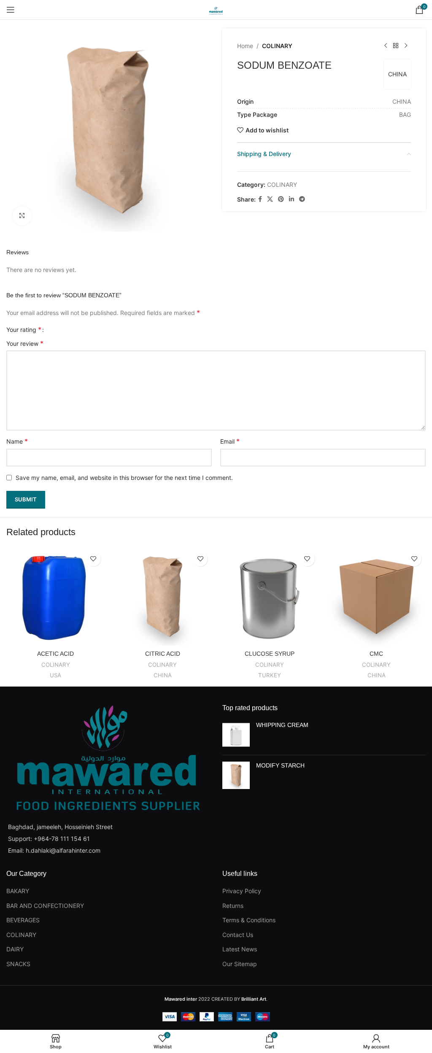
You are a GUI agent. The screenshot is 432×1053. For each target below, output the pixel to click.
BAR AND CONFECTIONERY (45, 905)
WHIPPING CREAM (282, 725)
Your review (24, 343)
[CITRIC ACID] (162, 596)
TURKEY (269, 675)
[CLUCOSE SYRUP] (269, 596)
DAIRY (15, 949)
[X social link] (270, 199)
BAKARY (17, 890)
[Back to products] (396, 46)
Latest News (239, 949)
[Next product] (406, 46)
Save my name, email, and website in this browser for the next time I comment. (124, 477)
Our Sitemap (239, 963)
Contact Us (237, 934)
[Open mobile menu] (10, 9)
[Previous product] (386, 46)
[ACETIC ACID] (55, 596)
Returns (232, 905)
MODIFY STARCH (280, 765)
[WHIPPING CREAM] (236, 735)
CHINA (397, 74)
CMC (376, 653)
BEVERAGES (23, 920)
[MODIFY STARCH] (236, 775)
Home (245, 45)
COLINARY (277, 45)
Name (17, 441)
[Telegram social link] (302, 199)
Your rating (23, 329)
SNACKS (18, 963)
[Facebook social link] (260, 199)
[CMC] (376, 596)
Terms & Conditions (248, 920)
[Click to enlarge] (22, 215)
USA (55, 675)
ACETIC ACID (55, 653)
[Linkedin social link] (291, 199)
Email (230, 441)
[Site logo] (216, 9)
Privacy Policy (241, 890)
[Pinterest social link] (280, 199)
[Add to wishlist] (93, 559)
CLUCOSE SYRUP (269, 653)
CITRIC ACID (162, 653)
